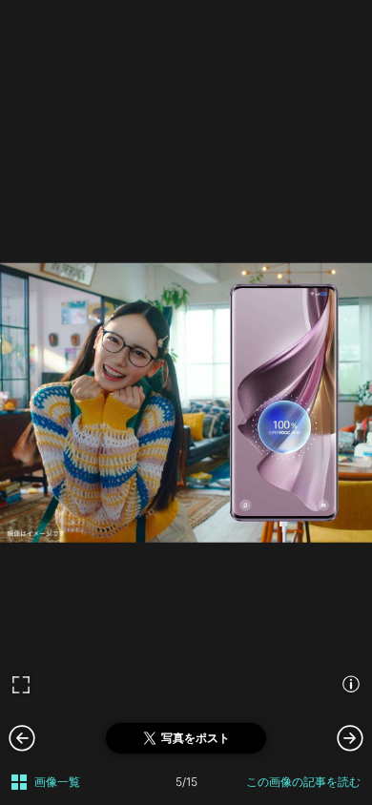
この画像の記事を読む (303, 781)
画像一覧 (57, 781)
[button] (350, 737)
